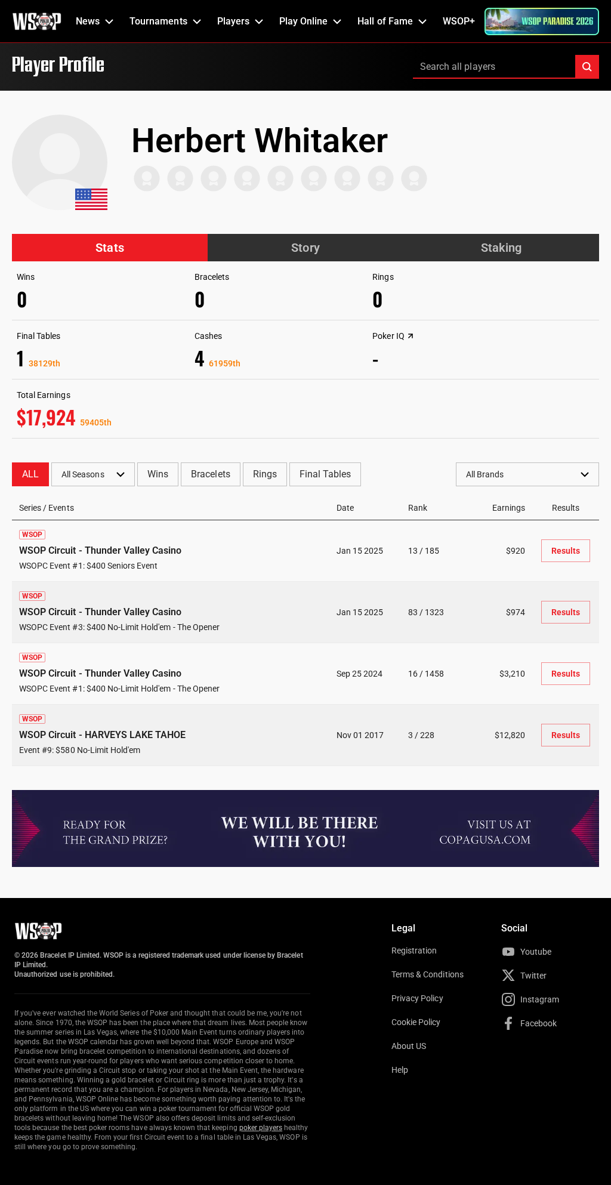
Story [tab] (305, 247)
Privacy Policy (417, 998)
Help (399, 1070)
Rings (265, 474)
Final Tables (325, 474)
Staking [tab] (501, 247)
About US (408, 1046)
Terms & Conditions (427, 974)
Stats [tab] (109, 247)
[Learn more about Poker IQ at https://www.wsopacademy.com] (410, 336)
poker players (261, 1128)
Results (565, 551)
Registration (414, 950)
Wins (157, 474)
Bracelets (210, 474)
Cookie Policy (416, 1022)
